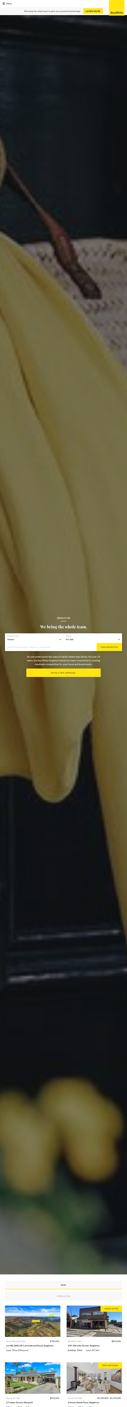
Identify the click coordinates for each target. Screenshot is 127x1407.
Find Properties (109, 647)
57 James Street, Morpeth (19, 1402)
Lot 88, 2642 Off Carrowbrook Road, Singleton (30, 1345)
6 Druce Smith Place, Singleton (83, 1402)
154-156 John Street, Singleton (84, 1345)
